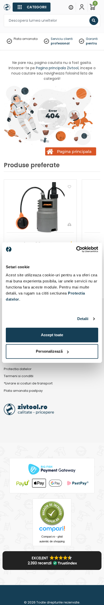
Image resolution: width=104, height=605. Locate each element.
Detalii (83, 319)
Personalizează (49, 351)
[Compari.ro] (52, 530)
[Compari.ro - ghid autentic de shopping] (52, 513)
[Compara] (69, 224)
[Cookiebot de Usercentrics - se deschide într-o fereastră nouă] (76, 249)
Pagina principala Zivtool (57, 67)
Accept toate (52, 335)
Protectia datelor (18, 369)
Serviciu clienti (62, 39)
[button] (52, 560)
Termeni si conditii (18, 376)
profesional (60, 43)
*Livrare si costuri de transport (28, 383)
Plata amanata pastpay (23, 391)
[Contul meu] (82, 7)
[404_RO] (52, 121)
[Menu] (71, 7)
